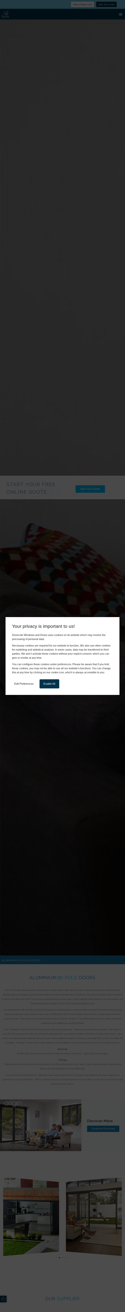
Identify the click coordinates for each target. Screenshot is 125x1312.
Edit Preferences (24, 683)
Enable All (49, 683)
